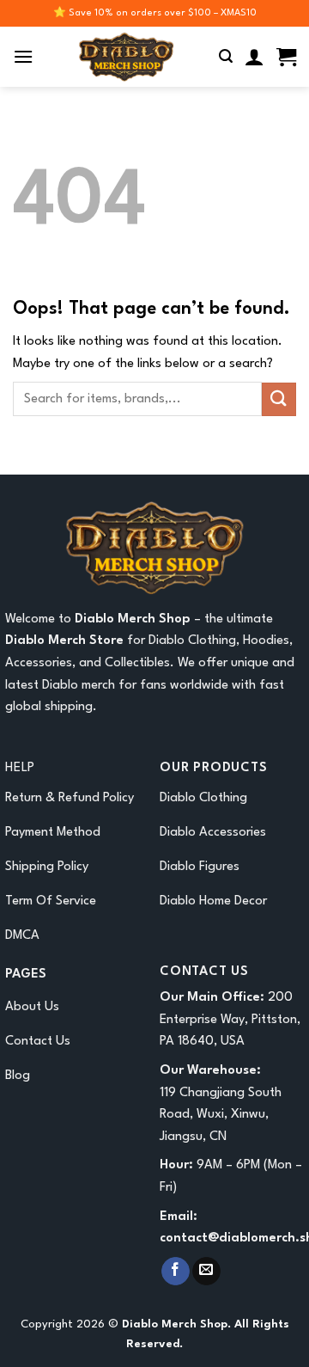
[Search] (226, 56)
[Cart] (286, 56)
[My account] (254, 56)
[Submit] (279, 399)
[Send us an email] (206, 1271)
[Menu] (23, 56)
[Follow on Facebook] (175, 1271)
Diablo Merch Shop (133, 619)
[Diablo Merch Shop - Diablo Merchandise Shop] (126, 57)
